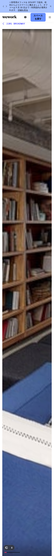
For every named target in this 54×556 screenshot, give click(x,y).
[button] (50, 17)
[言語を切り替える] (25, 17)
